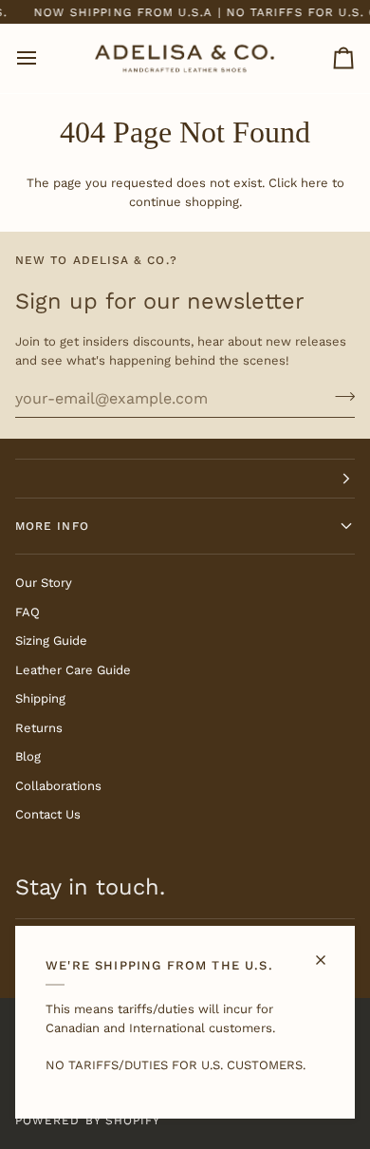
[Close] (329, 952)
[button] (185, 479)
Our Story (43, 582)
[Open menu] (43, 58)
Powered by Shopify (87, 1120)
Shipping (40, 698)
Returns (39, 728)
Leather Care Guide (73, 670)
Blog (28, 756)
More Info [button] (52, 526)
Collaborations (58, 786)
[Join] (339, 396)
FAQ (27, 612)
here (314, 183)
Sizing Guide (51, 640)
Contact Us (48, 814)
